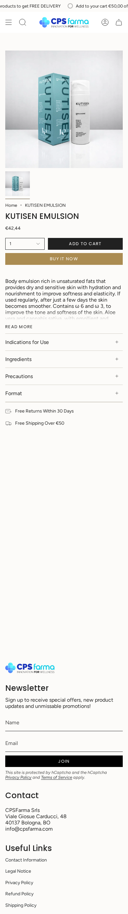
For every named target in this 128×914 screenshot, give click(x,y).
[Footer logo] (29, 668)
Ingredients (18, 359)
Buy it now (64, 259)
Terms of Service (56, 777)
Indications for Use (27, 342)
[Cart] (119, 22)
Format (13, 393)
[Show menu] (8, 22)
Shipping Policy (20, 905)
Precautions (19, 376)
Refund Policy (19, 894)
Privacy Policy (18, 777)
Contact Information (26, 860)
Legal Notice (18, 871)
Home (11, 205)
